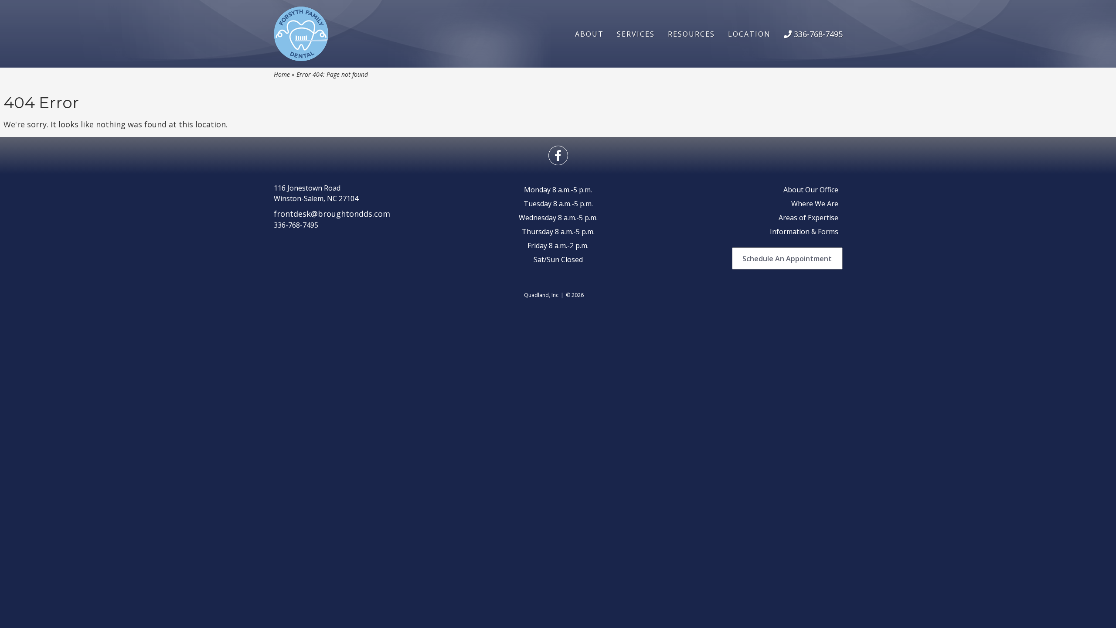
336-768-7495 (817, 34)
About (589, 34)
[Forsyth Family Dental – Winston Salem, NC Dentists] (301, 34)
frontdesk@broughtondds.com (332, 213)
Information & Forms (804, 231)
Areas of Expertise (808, 217)
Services (636, 34)
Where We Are (814, 203)
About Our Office (810, 190)
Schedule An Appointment (787, 258)
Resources (691, 34)
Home (282, 74)
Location (749, 34)
